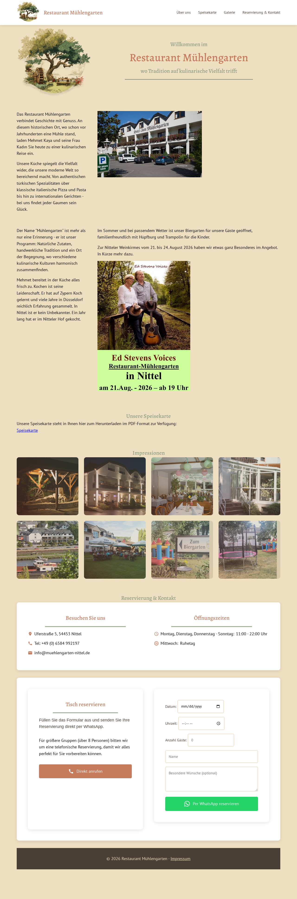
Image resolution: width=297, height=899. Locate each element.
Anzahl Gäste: (176, 740)
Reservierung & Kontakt (261, 12)
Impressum (180, 858)
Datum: (171, 706)
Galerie (229, 12)
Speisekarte (207, 12)
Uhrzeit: (171, 723)
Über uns (184, 12)
